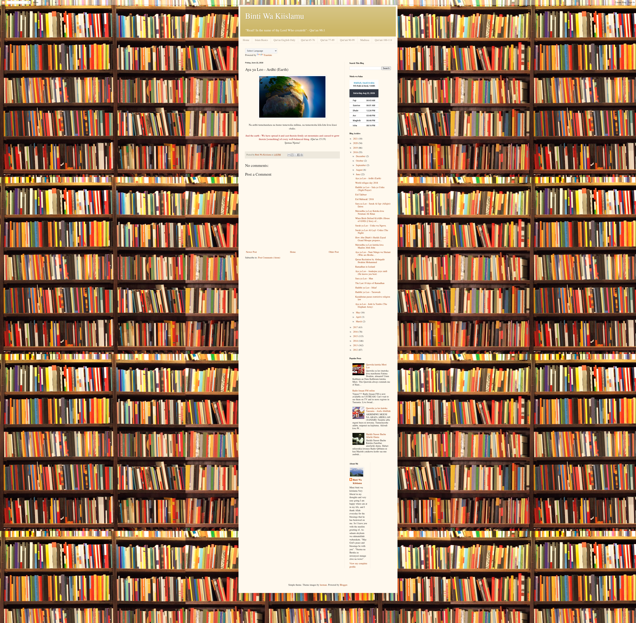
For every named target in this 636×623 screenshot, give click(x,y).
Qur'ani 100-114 (383, 40)
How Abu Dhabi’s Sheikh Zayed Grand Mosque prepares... (370, 239)
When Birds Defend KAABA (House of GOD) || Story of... (372, 220)
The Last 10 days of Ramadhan (369, 283)
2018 (355, 152)
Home (246, 40)
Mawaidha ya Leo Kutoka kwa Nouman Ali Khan (369, 212)
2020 (355, 143)
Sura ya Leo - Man (364, 278)
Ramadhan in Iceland (365, 266)
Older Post (334, 251)
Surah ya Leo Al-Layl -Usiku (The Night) (371, 232)
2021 (355, 138)
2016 (355, 331)
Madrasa (364, 40)
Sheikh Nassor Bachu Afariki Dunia (376, 436)
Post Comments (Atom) (269, 257)
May (358, 312)
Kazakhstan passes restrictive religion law (372, 298)
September (361, 165)
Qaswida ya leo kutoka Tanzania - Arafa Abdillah (378, 410)
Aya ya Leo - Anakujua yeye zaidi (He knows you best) (371, 273)
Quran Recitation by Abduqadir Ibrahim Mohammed (370, 261)
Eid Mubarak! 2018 (364, 199)
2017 (355, 327)
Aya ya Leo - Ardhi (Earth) (368, 178)
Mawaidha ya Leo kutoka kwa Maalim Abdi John (369, 246)
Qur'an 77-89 (327, 40)
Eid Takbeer (361, 194)
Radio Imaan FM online (363, 390)
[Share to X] (295, 155)
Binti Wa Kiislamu (274, 15)
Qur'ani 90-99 (347, 40)
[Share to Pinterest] (301, 155)
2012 (355, 349)
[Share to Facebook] (298, 155)
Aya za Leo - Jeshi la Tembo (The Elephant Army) (371, 305)
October (360, 160)
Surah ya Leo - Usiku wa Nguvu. (370, 225)
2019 (355, 147)
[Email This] (289, 155)
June (358, 174)
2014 (355, 340)
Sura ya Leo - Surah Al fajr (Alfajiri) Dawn (373, 205)
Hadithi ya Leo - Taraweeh (367, 292)
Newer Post (251, 251)
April (359, 316)
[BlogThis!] (292, 155)
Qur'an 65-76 (308, 40)
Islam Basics (261, 40)
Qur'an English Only (284, 40)
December (361, 156)
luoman (323, 584)
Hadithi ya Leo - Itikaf (366, 287)
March (359, 321)
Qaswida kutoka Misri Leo (376, 366)
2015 (355, 336)
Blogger (343, 584)
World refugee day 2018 (366, 182)
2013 (355, 345)
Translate (268, 55)
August (359, 169)
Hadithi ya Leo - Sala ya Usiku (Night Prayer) (369, 189)
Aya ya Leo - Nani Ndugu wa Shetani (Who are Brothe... (373, 253)
